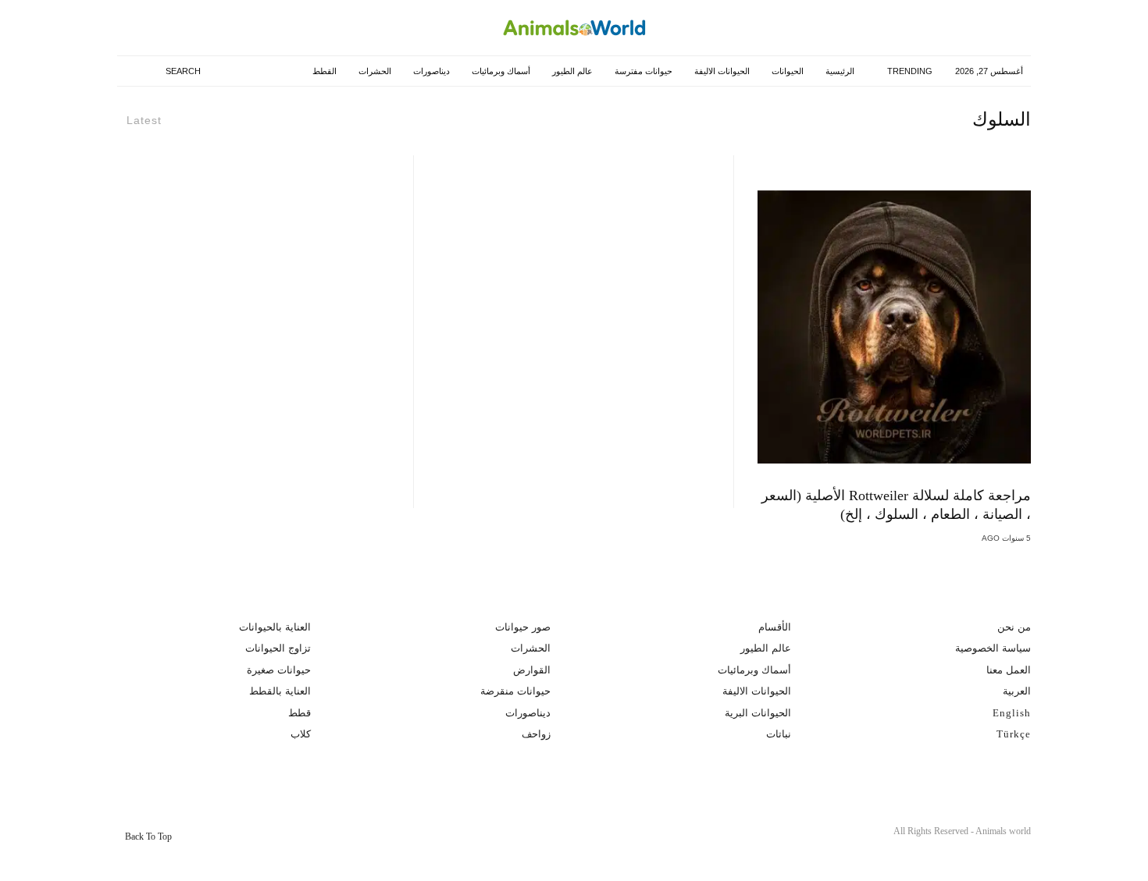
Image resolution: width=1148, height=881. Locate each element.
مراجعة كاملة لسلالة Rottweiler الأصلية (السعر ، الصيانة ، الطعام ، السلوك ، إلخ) (896, 505)
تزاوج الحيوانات (278, 648)
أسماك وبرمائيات (499, 71)
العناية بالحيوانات (275, 627)
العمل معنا (1008, 670)
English (1012, 713)
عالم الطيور (571, 71)
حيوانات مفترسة (642, 71)
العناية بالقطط (280, 691)
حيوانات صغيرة (279, 670)
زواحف (536, 734)
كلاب (301, 734)
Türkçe (1013, 734)
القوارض (532, 670)
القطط (323, 71)
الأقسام (774, 627)
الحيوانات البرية (758, 713)
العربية (1017, 691)
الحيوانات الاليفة (720, 71)
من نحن (1014, 627)
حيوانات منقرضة (515, 691)
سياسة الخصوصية (993, 648)
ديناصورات (430, 71)
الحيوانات (786, 71)
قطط (299, 713)
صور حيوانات (523, 627)
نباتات (778, 734)
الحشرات (373, 71)
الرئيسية (838, 71)
